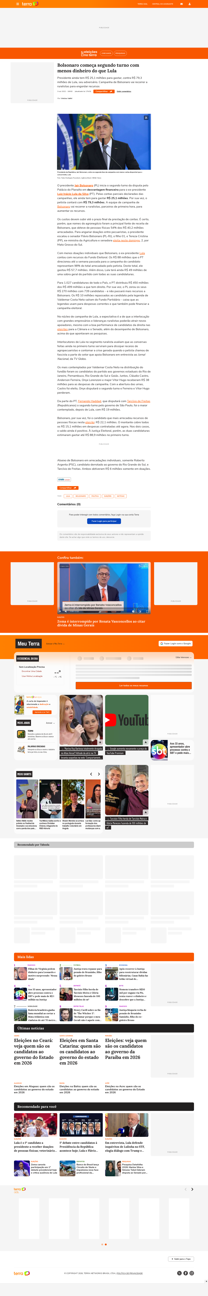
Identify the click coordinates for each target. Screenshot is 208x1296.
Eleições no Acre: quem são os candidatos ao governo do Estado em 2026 (125, 1089)
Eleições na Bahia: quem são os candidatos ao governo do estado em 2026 (79, 1089)
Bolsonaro (63, 207)
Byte (121, 986)
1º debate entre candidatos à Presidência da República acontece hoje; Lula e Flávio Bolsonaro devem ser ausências (81, 1147)
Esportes (81, 1162)
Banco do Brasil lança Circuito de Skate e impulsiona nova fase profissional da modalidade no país (88, 1168)
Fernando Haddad (89, 401)
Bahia (62, 1083)
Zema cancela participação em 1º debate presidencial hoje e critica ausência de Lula (44, 1168)
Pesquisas (126, 1162)
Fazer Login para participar (104, 521)
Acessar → (50, 722)
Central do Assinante (162, 4)
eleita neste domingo (126, 240)
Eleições (107, 496)
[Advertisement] (172, 1090)
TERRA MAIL (143, 4)
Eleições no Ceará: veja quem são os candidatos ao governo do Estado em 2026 (33, 1052)
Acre (107, 1083)
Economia (123, 965)
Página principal (30, 4)
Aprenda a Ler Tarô (42, 712)
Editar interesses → (184, 657)
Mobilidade (32, 1006)
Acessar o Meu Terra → (55, 643)
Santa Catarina (66, 1036)
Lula (142, 253)
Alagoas (18, 1083)
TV (29, 986)
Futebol (77, 965)
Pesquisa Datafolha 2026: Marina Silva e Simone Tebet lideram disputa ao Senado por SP (134, 1168)
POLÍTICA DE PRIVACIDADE (130, 1273)
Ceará (16, 1036)
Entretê (77, 986)
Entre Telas (79, 1006)
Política (95, 496)
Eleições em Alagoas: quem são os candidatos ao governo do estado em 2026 (34, 1089)
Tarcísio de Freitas (138, 401)
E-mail (181, 4)
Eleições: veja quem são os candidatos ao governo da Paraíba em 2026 (126, 1049)
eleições (62, 329)
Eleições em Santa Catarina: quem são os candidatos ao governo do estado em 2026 (80, 1052)
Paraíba (108, 1036)
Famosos (31, 965)
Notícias (120, 496)
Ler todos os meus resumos (133, 685)
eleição (89, 422)
